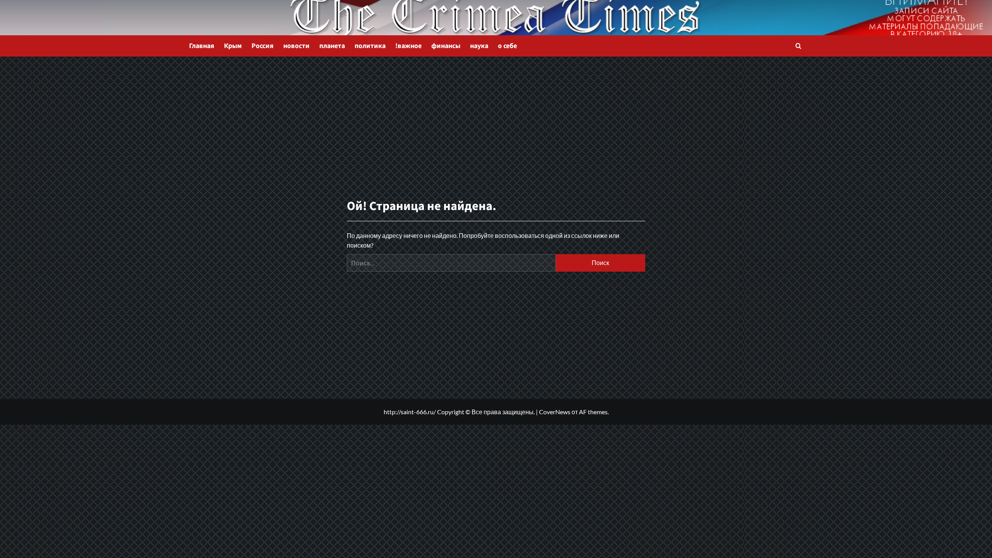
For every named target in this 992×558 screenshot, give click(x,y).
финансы (445, 46)
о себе (507, 46)
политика (370, 46)
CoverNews (554, 411)
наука (479, 46)
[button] (798, 46)
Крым (233, 46)
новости (296, 46)
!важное (408, 46)
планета (332, 46)
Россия (262, 46)
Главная (201, 46)
